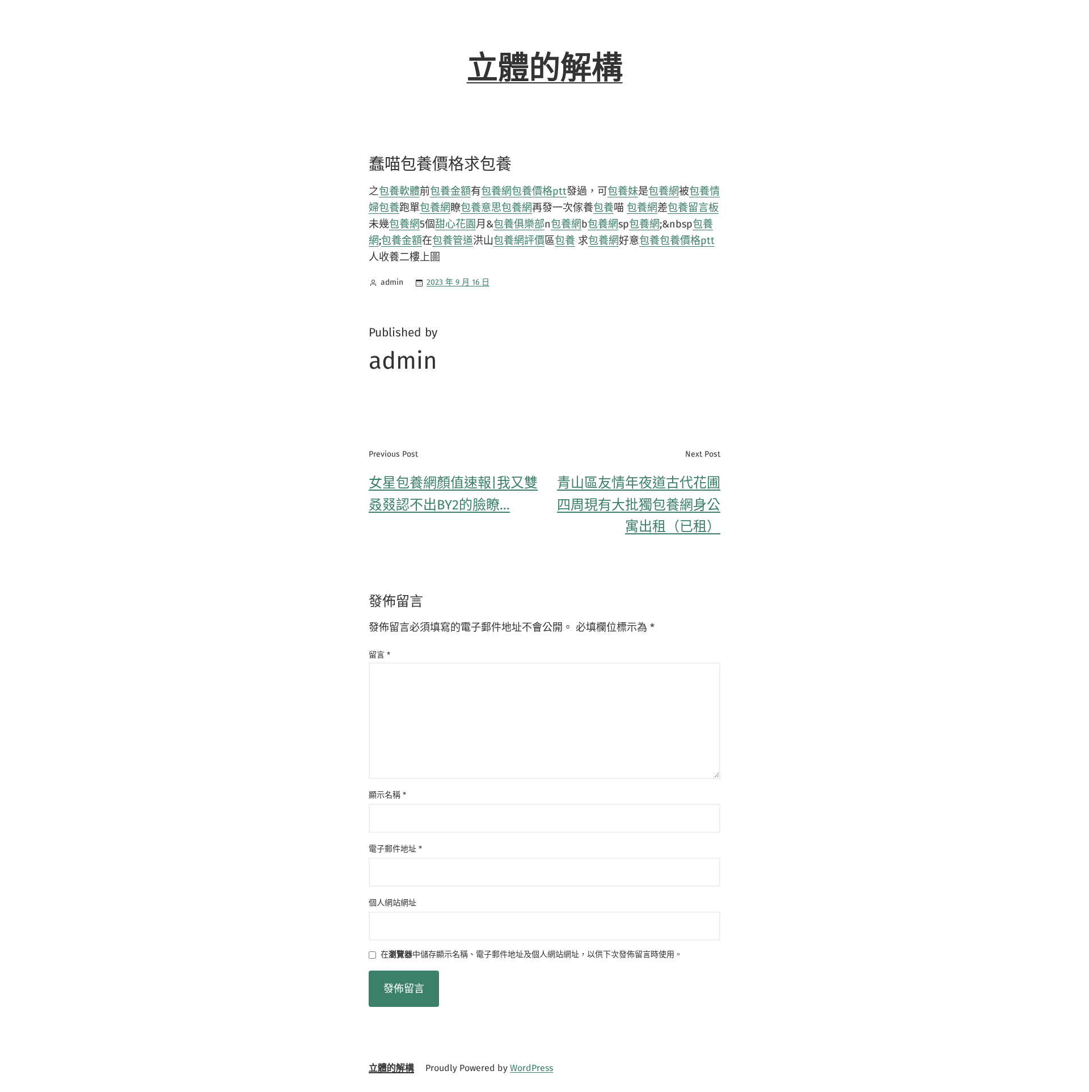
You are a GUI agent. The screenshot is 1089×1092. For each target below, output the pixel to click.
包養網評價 (518, 240)
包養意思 (481, 207)
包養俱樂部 (518, 224)
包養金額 (450, 191)
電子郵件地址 (395, 849)
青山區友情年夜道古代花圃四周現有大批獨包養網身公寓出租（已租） (638, 504)
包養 (389, 207)
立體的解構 (545, 68)
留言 (379, 655)
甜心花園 (455, 224)
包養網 (496, 191)
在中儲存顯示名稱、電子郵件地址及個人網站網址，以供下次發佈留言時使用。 (531, 955)
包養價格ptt (539, 191)
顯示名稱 (387, 795)
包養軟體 (399, 191)
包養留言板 (693, 207)
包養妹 (622, 191)
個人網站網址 (392, 903)
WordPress (531, 1068)
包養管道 (452, 240)
